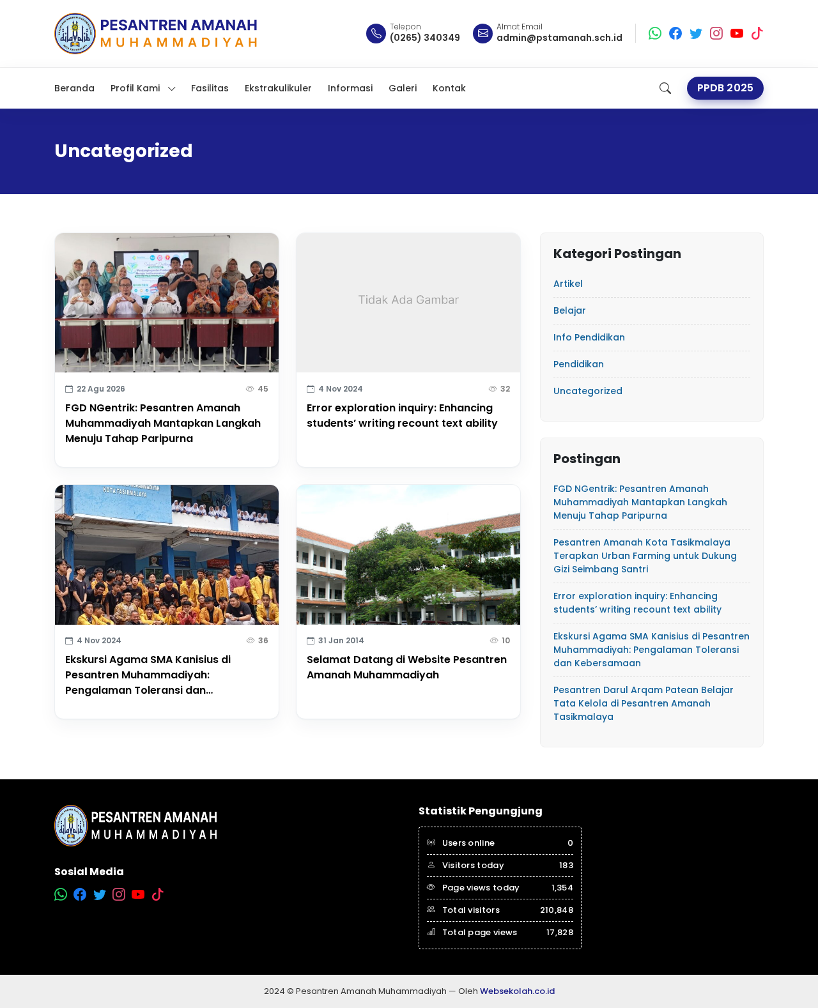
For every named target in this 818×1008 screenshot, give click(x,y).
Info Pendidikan (589, 337)
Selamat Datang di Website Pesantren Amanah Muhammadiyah (407, 667)
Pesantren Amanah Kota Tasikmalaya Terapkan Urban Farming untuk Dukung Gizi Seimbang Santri (645, 556)
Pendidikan (578, 364)
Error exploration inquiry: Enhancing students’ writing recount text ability (402, 416)
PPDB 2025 (725, 87)
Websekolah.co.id (517, 991)
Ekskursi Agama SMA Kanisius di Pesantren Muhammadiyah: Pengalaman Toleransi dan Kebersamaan (148, 675)
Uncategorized (587, 391)
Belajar (569, 310)
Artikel (568, 283)
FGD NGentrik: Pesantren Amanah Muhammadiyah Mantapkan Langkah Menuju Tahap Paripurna (163, 423)
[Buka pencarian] (665, 88)
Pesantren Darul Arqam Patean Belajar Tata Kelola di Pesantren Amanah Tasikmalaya (643, 703)
